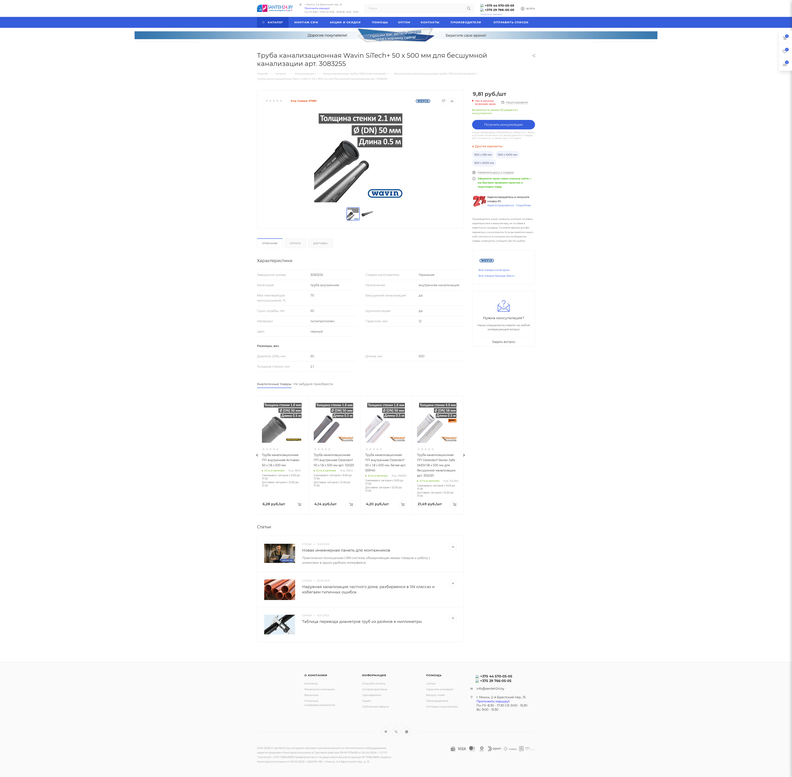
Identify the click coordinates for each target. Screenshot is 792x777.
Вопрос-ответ (435, 695)
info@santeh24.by (490, 688)
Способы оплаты (373, 683)
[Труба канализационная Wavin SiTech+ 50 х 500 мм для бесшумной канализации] (360, 156)
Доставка (320, 243)
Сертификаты (371, 695)
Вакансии (311, 695)
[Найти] (469, 8)
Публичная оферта (375, 706)
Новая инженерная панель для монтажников (346, 550)
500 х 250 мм (483, 154)
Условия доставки (374, 689)
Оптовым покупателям (442, 706)
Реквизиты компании (319, 689)
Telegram (385, 731)
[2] (270, 100)
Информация (374, 675)
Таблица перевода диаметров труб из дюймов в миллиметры (362, 621)
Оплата (295, 243)
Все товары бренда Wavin (496, 275)
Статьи (430, 683)
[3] (273, 100)
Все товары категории (494, 270)
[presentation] (257, 455)
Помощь (434, 675)
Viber (396, 731)
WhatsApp (406, 731)
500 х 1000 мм (507, 154)
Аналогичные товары (274, 384)
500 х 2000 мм (484, 162)
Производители (437, 700)
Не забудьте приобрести (313, 384)
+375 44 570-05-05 (499, 5)
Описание (269, 243)
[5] (280, 100)
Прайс (366, 700)
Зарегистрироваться (500, 205)
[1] (266, 100)
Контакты (311, 683)
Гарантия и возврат (440, 689)
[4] (277, 100)
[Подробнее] (453, 547)
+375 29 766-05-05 (499, 10)
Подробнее (523, 205)
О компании (315, 675)
